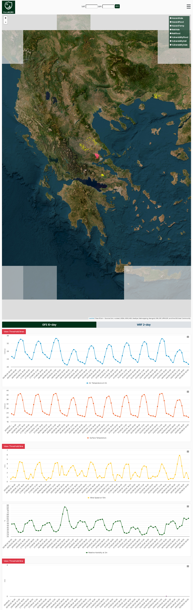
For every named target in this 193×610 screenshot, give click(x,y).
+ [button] (5, 18)
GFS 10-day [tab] (49, 325)
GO (117, 6)
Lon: (100, 6)
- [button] (6, 22)
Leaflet (91, 318)
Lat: (83, 6)
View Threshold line (13, 446)
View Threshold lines (14, 331)
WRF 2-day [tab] (144, 325)
